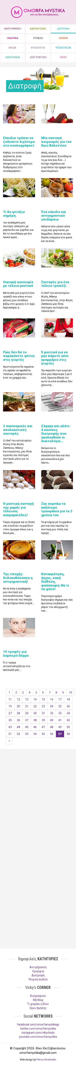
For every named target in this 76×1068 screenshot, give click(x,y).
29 (26, 713)
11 (10, 699)
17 (60, 699)
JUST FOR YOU (38, 57)
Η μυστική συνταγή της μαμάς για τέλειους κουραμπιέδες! (18, 509)
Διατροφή (38, 975)
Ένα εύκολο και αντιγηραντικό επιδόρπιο (53, 215)
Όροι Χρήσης (38, 1008)
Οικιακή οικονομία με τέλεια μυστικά (18, 284)
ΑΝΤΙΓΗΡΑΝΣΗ (12, 28)
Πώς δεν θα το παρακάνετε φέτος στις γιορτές (19, 356)
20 (18, 706)
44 (18, 727)
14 (35, 699)
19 (10, 706)
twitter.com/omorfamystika (38, 1028)
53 (26, 734)
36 (18, 720)
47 (43, 727)
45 (26, 727)
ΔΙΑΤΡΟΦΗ (63, 28)
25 (60, 706)
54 (35, 734)
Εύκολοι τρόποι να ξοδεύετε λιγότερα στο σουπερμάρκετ (19, 141)
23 (43, 706)
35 (10, 720)
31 (43, 713)
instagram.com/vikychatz (38, 1032)
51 (10, 734)
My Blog (38, 1000)
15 (43, 699)
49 (60, 727)
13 (26, 699)
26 (68, 706)
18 (68, 699)
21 (26, 706)
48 (51, 727)
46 (35, 727)
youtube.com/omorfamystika (38, 1036)
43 (10, 727)
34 (68, 713)
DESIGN (63, 38)
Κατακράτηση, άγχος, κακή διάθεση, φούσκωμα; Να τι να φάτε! (55, 581)
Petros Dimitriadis (46, 1059)
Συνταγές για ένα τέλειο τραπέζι (55, 284)
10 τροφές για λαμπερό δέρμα (16, 653)
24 (51, 706)
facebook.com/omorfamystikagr (38, 1024)
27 (10, 713)
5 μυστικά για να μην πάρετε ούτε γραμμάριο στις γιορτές (55, 357)
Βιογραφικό (38, 995)
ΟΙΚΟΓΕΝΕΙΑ (12, 57)
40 (51, 720)
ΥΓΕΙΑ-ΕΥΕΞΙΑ (63, 47)
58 (68, 734)
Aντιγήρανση (38, 967)
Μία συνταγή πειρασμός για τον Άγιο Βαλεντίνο (56, 141)
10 (70, 692)
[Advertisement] (38, 797)
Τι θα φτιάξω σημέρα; (14, 214)
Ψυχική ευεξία (38, 979)
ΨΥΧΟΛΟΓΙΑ (38, 47)
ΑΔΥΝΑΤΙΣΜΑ (38, 28)
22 (35, 706)
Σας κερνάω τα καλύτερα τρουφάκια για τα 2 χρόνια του (56, 509)
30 (35, 713)
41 (60, 720)
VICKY (63, 57)
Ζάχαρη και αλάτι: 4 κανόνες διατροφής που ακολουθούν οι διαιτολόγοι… (55, 433)
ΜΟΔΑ (12, 47)
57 (60, 734)
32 (51, 713)
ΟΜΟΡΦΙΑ (12, 38)
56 (51, 734)
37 (26, 720)
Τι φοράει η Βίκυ (38, 1004)
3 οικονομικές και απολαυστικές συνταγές (17, 429)
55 (43, 734)
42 (68, 720)
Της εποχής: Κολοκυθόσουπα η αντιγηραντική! (18, 578)
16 (51, 699)
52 (18, 734)
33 (60, 713)
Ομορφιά (38, 971)
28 (18, 713)
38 (35, 720)
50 (68, 727)
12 (18, 699)
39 (43, 720)
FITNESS (38, 38)
